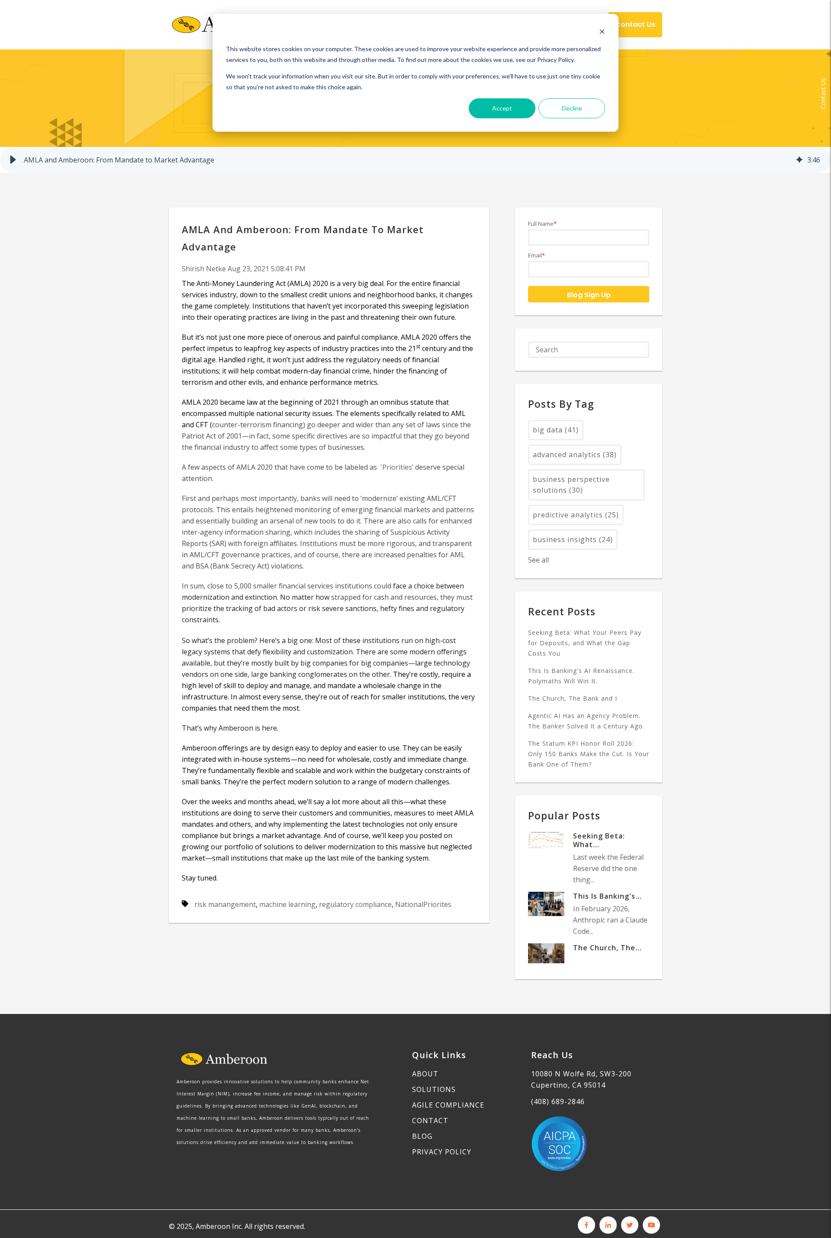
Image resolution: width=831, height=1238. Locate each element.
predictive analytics (576, 515)
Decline (572, 108)
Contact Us (823, 93)
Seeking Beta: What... (599, 840)
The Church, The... (607, 947)
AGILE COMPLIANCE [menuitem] (448, 1105)
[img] (799, 160)
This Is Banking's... (607, 896)
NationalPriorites (423, 904)
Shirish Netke (205, 268)
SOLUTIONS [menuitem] (434, 1089)
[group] (415, 160)
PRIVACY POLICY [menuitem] (441, 1152)
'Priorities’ (396, 467)
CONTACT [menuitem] (430, 1120)
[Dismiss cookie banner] (602, 32)
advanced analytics (575, 454)
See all (538, 560)
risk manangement (225, 904)
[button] (13, 160)
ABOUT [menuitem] (425, 1074)
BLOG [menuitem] (422, 1136)
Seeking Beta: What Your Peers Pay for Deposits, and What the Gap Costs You (584, 642)
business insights (573, 539)
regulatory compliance (355, 904)
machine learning (287, 904)
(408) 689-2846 (558, 1101)
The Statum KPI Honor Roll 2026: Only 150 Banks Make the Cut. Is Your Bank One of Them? (588, 753)
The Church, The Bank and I (572, 698)
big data (556, 430)
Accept (502, 108)
